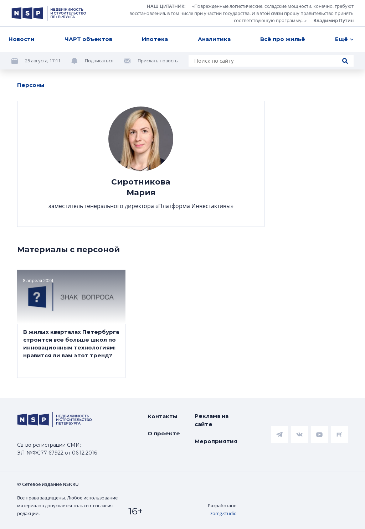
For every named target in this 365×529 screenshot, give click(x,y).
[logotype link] (48, 13)
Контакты (163, 416)
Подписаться (99, 60)
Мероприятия (216, 441)
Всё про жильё (282, 39)
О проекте (164, 433)
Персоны (31, 85)
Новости (22, 39)
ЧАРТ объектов (88, 39)
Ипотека (155, 39)
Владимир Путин (333, 20)
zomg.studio (223, 513)
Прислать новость (158, 60)
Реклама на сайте (211, 420)
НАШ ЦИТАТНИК (165, 6)
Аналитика (214, 39)
